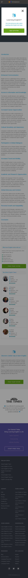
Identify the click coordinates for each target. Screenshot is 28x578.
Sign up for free (14, 30)
